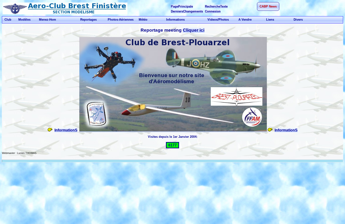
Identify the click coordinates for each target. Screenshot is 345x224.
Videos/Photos (218, 19)
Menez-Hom (47, 19)
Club (8, 19)
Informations (175, 19)
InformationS (65, 130)
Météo (143, 19)
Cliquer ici (193, 30)
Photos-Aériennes (120, 19)
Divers (298, 19)
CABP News (268, 6)
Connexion (213, 11)
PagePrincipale (182, 6)
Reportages (88, 19)
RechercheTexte (216, 6)
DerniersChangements (187, 11)
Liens (270, 19)
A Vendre (245, 19)
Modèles (24, 19)
